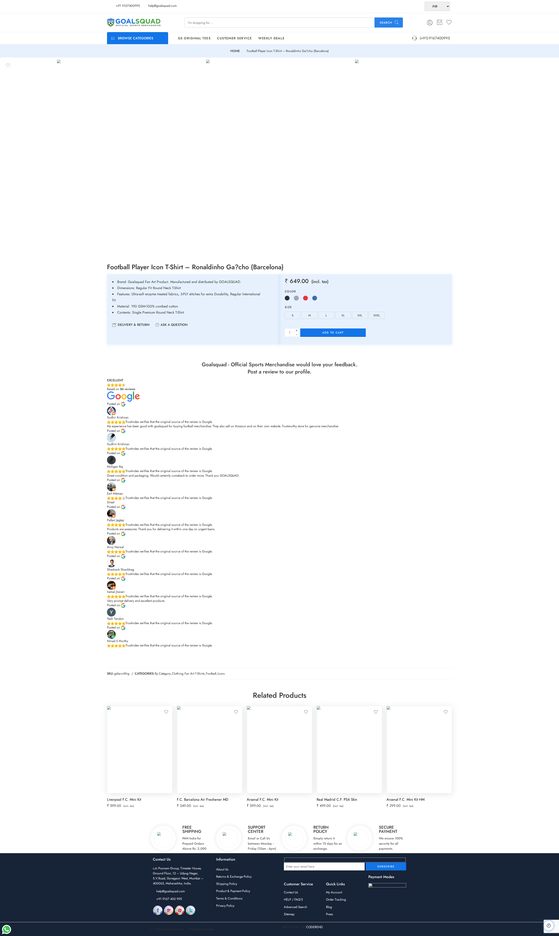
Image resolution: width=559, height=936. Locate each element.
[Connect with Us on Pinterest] (180, 910)
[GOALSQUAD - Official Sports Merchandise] (133, 22)
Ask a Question (173, 324)
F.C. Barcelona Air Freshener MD (202, 799)
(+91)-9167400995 (434, 38)
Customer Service (234, 38)
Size (288, 307)
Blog (329, 907)
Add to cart (333, 333)
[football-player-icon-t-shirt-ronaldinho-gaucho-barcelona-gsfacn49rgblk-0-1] (279, 157)
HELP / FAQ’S (293, 899)
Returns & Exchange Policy (234, 876)
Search (386, 23)
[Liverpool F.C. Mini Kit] (140, 749)
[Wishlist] (7, 65)
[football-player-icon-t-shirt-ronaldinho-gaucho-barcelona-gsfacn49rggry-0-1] (130, 158)
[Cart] (440, 22)
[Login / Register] (429, 22)
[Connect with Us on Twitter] (190, 910)
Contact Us (291, 892)
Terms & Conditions (229, 898)
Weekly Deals (271, 38)
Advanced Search (295, 907)
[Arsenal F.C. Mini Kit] (279, 749)
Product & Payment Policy (233, 891)
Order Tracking (336, 899)
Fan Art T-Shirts (195, 673)
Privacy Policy (225, 905)
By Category (163, 673)
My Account (334, 892)
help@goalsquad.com (170, 891)
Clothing (177, 673)
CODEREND (314, 927)
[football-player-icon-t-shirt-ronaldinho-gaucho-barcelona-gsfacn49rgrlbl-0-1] (428, 158)
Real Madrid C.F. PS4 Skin (337, 799)
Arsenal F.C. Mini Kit (262, 799)
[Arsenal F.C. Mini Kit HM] (419, 749)
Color (290, 291)
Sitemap (289, 914)
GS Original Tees (194, 38)
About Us (222, 869)
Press (329, 914)
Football (211, 673)
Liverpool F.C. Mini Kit (124, 799)
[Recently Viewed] (549, 926)
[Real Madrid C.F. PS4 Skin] (349, 749)
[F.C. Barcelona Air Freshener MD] (209, 749)
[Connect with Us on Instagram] (169, 910)
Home (235, 51)
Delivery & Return (133, 324)
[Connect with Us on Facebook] (158, 910)
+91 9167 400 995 (169, 898)
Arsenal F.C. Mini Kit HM (405, 799)
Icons (221, 673)
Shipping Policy (226, 883)
